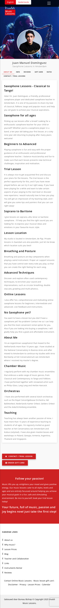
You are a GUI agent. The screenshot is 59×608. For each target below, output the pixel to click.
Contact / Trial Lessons (15, 76)
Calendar (46, 584)
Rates (49, 72)
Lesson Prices (10, 549)
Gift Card (39, 72)
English (10, 2)
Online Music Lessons (22, 580)
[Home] (11, 10)
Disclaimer (13, 584)
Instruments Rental (13, 568)
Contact (7, 580)
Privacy (23, 584)
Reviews (27, 72)
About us (8, 540)
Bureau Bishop (25, 599)
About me (8, 72)
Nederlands (23, 2)
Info (18, 72)
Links (6, 563)
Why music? (9, 544)
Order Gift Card (16, 463)
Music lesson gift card (43, 580)
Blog (6, 554)
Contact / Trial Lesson (21, 456)
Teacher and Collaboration (16, 558)
